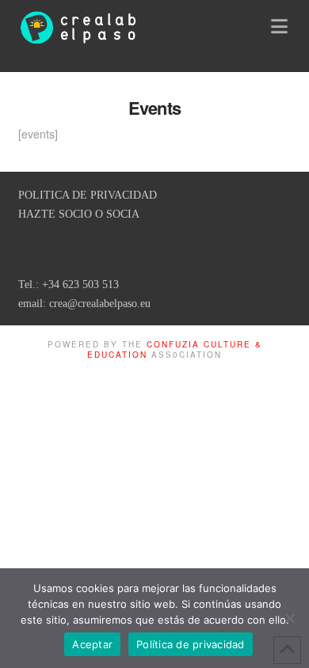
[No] (289, 618)
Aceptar (92, 644)
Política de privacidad (190, 644)
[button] (281, 26)
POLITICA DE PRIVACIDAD (87, 195)
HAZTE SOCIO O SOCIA (78, 214)
